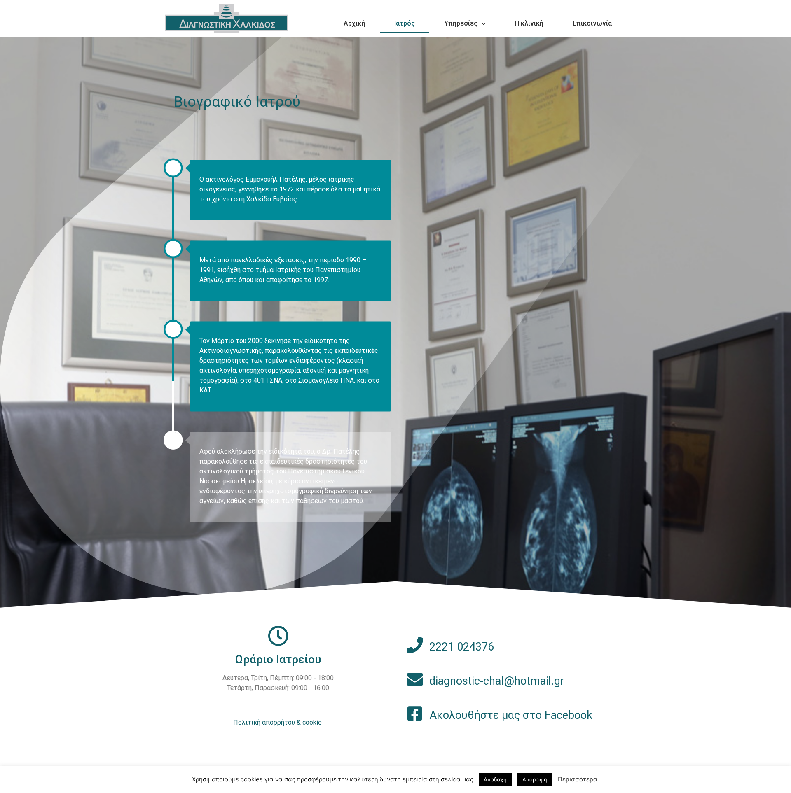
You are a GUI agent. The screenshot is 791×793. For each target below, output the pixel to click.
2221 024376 (461, 646)
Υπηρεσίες (460, 23)
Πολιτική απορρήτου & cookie (277, 722)
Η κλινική (529, 23)
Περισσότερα (577, 779)
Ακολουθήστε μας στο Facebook (510, 715)
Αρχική (354, 23)
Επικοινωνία (592, 23)
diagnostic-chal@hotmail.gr (496, 681)
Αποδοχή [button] (495, 779)
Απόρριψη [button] (534, 779)
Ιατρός (404, 23)
